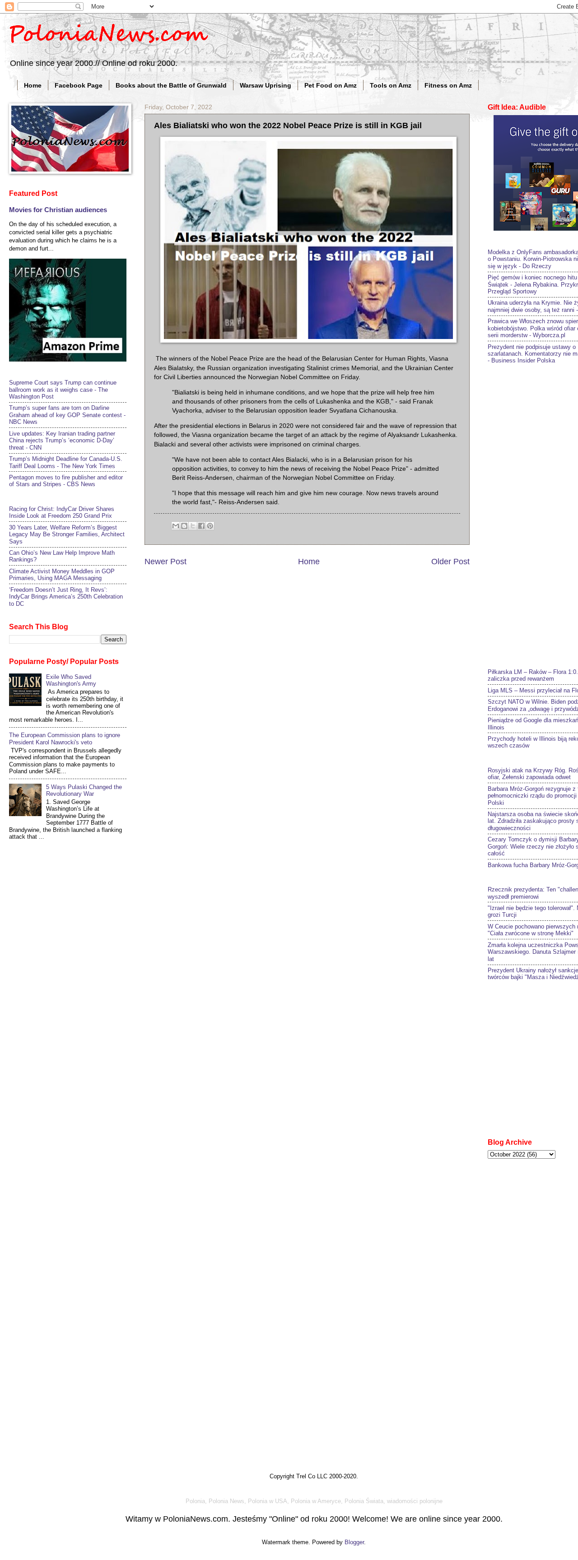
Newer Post (165, 561)
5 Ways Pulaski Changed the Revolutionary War (84, 790)
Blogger (354, 1542)
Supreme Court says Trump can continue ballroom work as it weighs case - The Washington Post (63, 389)
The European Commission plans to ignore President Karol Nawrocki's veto (64, 738)
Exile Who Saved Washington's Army (71, 680)
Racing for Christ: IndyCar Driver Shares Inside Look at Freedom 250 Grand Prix (61, 512)
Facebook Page (79, 85)
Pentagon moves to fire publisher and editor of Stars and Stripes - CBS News (66, 481)
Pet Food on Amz (330, 85)
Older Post (450, 561)
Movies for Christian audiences (58, 210)
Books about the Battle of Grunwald (171, 85)
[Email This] (175, 525)
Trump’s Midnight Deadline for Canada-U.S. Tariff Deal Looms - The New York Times (65, 462)
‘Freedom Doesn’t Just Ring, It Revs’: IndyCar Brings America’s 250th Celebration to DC (66, 596)
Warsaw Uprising (265, 85)
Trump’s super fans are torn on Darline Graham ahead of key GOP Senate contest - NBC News (67, 414)
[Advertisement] (533, 515)
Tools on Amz (390, 85)
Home (33, 85)
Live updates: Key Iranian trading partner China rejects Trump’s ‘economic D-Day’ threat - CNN (62, 440)
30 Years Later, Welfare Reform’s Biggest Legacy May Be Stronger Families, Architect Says (67, 534)
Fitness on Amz (448, 85)
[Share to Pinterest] (209, 525)
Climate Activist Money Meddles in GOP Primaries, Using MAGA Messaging (62, 574)
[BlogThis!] (184, 525)
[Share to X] (192, 525)
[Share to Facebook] (201, 525)
